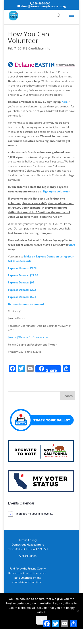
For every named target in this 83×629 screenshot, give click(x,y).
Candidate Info (39, 48)
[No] (77, 611)
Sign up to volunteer (56, 191)
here (65, 102)
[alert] (41, 513)
